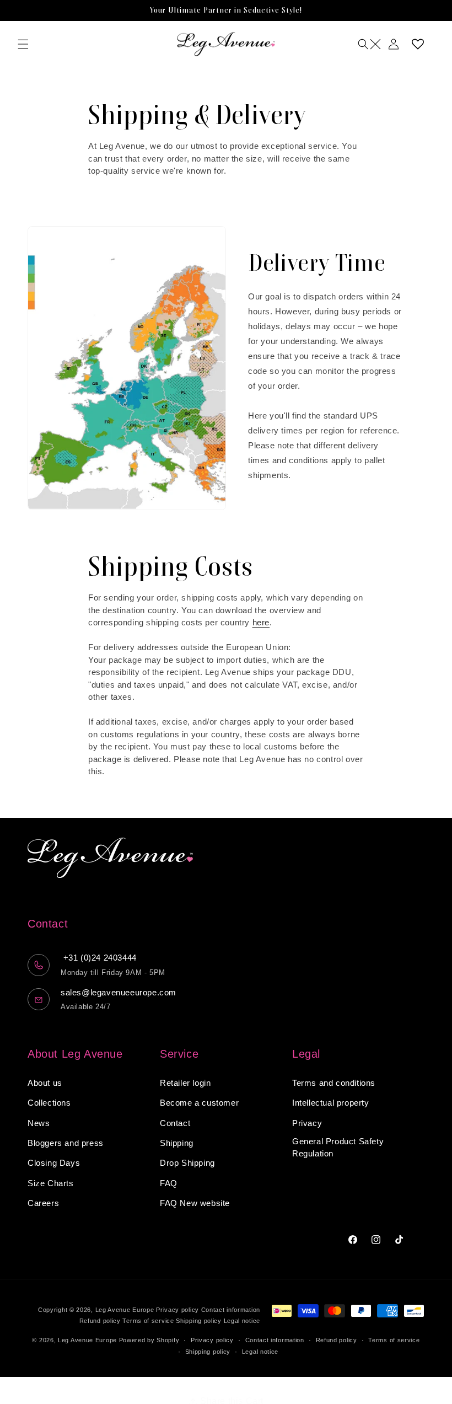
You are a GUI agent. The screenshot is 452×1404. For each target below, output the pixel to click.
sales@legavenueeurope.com (118, 992)
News (39, 1123)
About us (45, 1082)
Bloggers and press (66, 1143)
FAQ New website (195, 1203)
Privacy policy (177, 1309)
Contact (175, 1123)
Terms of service (148, 1320)
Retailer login (185, 1082)
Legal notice (242, 1320)
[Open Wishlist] (418, 44)
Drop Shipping (187, 1162)
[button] (23, 44)
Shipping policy (199, 1320)
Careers (43, 1203)
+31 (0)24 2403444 (99, 957)
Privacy (307, 1123)
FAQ (168, 1183)
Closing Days (54, 1162)
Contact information (230, 1309)
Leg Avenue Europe (126, 1309)
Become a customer (199, 1102)
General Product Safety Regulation (338, 1148)
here (261, 622)
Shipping (176, 1143)
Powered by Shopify (149, 1340)
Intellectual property (330, 1102)
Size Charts (51, 1183)
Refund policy (100, 1320)
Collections (49, 1102)
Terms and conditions (333, 1082)
